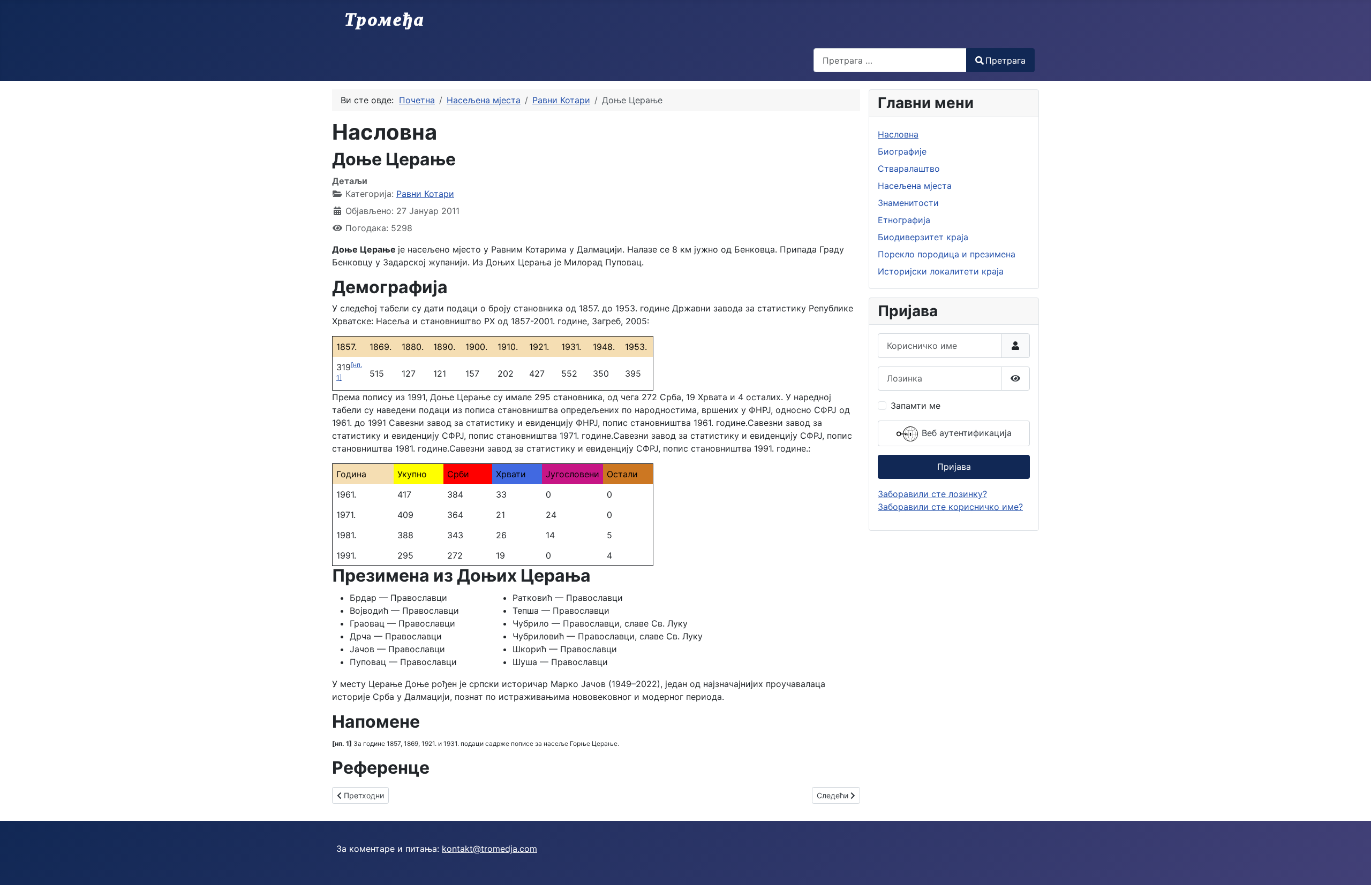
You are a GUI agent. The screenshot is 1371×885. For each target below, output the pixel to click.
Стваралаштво (909, 168)
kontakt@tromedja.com (489, 848)
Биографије (902, 151)
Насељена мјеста (915, 185)
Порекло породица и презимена (946, 254)
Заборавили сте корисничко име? (950, 506)
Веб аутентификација (965, 433)
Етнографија (904, 220)
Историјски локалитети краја (941, 271)
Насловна (898, 134)
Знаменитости (908, 202)
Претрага (1005, 60)
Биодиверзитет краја (923, 237)
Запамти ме (915, 405)
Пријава (954, 466)
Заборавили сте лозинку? (932, 494)
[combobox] (890, 60)
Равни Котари (425, 193)
